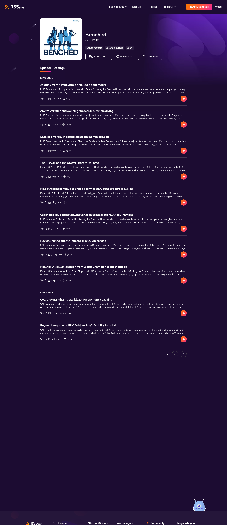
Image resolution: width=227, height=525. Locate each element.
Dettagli (59, 68)
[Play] (184, 99)
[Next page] (184, 354)
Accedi (218, 7)
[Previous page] (175, 354)
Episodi (45, 68)
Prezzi (153, 6)
